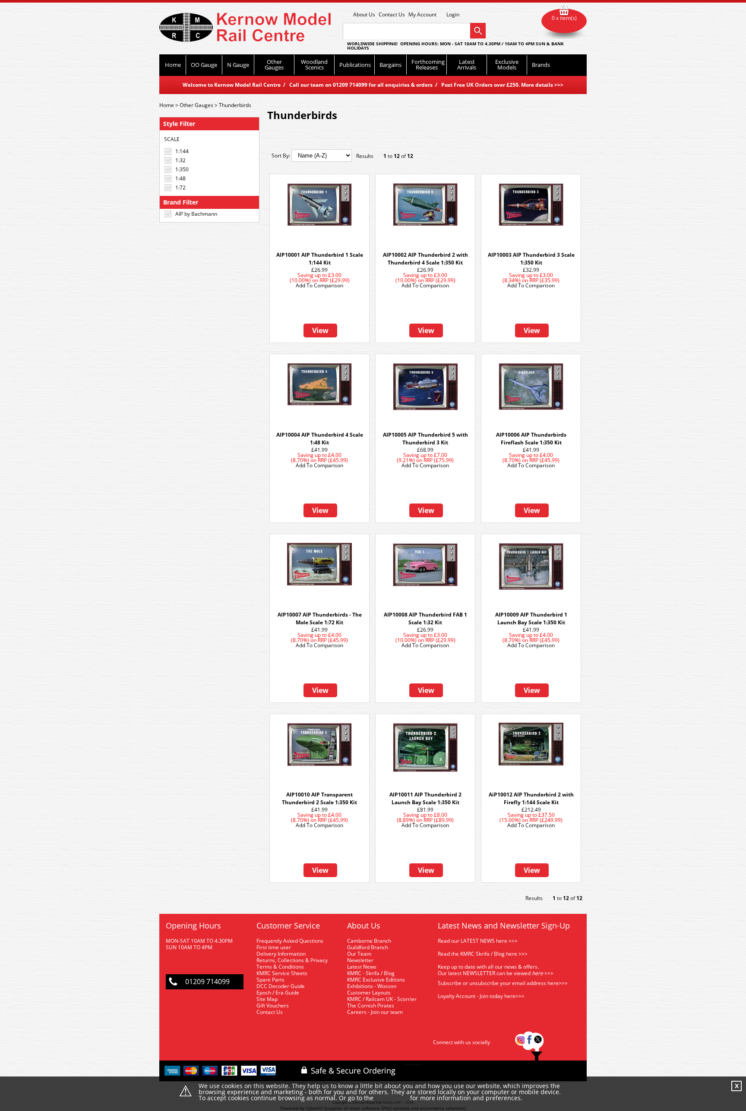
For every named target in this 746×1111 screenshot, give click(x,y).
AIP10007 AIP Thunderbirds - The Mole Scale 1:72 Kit (320, 618)
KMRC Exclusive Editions (376, 979)
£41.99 (319, 449)
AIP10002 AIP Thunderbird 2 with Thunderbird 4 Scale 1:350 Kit (425, 258)
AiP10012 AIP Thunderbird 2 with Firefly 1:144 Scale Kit (531, 798)
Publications (355, 65)
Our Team (359, 953)
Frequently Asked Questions (289, 940)
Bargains (390, 65)
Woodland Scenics (314, 64)
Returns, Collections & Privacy (292, 960)
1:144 (182, 151)
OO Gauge (204, 65)
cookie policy (391, 1098)
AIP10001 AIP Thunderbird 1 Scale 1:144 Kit (319, 258)
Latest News (361, 966)
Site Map (267, 999)
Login (452, 14)
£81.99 (425, 809)
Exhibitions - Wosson (371, 986)
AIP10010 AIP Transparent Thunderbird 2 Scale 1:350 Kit (319, 798)
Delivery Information (281, 953)
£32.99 (531, 270)
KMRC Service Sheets (281, 973)
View (320, 330)
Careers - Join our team (375, 1012)
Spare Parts (270, 979)
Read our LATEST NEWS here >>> (478, 940)
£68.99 (425, 449)
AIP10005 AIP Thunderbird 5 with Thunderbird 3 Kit (425, 438)
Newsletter (360, 960)
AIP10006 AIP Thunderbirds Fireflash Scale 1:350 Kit (531, 438)
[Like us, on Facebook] (529, 1042)
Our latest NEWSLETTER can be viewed (484, 973)
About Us (364, 14)
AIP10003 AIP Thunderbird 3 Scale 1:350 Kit (531, 258)
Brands (541, 65)
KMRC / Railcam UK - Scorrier (382, 999)
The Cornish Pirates (370, 1005)
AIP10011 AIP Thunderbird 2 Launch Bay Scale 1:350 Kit (425, 798)
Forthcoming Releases (428, 64)
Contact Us (392, 14)
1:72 (180, 187)
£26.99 (319, 270)
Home (173, 65)
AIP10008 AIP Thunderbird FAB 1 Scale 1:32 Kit (425, 618)
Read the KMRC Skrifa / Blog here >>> (483, 953)
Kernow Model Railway (245, 27)
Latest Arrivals (466, 64)
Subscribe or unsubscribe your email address (503, 983)
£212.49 (531, 809)
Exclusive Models (506, 64)
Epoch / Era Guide (277, 992)
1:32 (180, 160)
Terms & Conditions (280, 966)
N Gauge (238, 65)
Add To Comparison (319, 285)
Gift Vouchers (272, 1005)
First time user (273, 947)
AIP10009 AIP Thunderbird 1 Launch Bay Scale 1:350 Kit (531, 618)
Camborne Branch (369, 940)
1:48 (180, 178)
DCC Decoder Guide (281, 986)
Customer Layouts (369, 992)
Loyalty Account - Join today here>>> (481, 996)
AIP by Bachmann (196, 213)
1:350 (182, 169)
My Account (422, 14)
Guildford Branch (367, 947)
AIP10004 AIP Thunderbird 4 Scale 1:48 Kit (319, 438)
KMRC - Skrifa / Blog (371, 973)
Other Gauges (274, 64)
